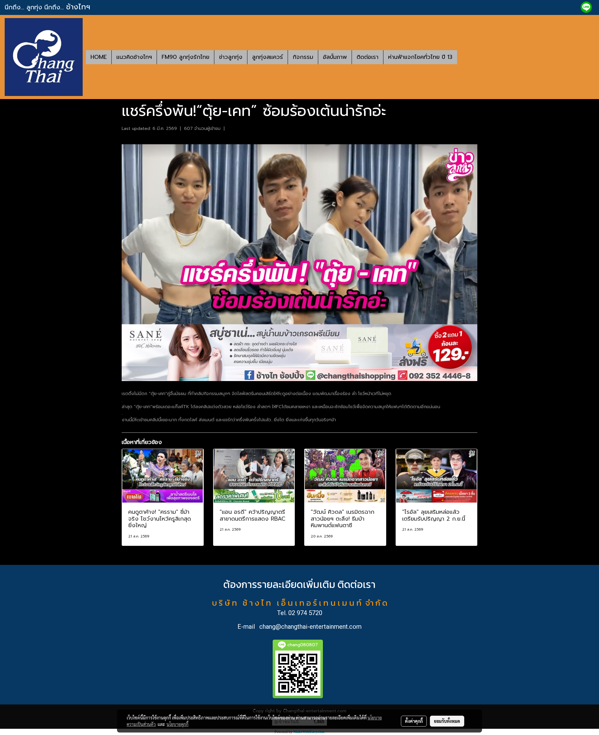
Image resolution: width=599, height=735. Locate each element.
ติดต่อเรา (367, 57)
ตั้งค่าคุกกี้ (414, 721)
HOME (98, 57)
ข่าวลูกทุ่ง (230, 57)
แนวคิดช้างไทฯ (134, 57)
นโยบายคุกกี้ (177, 724)
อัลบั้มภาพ (335, 57)
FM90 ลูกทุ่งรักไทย (185, 57)
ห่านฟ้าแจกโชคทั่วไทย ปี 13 (420, 57)
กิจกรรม (303, 57)
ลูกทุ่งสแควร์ (267, 57)
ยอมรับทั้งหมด (447, 721)
